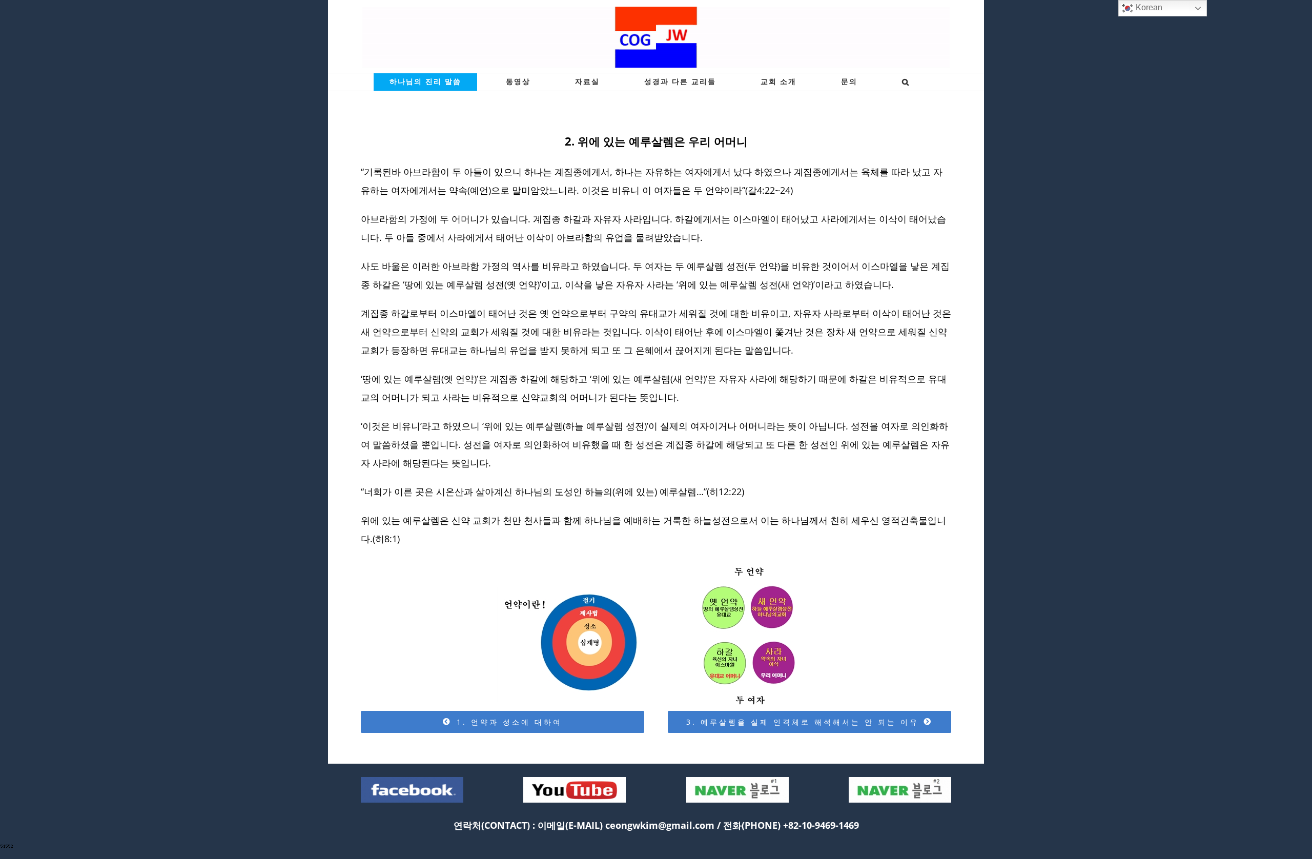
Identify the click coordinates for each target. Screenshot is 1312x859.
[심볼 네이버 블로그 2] (900, 780)
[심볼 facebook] (412, 780)
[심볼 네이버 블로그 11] (737, 780)
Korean (1148, 7)
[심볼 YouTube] (574, 780)
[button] (906, 82)
